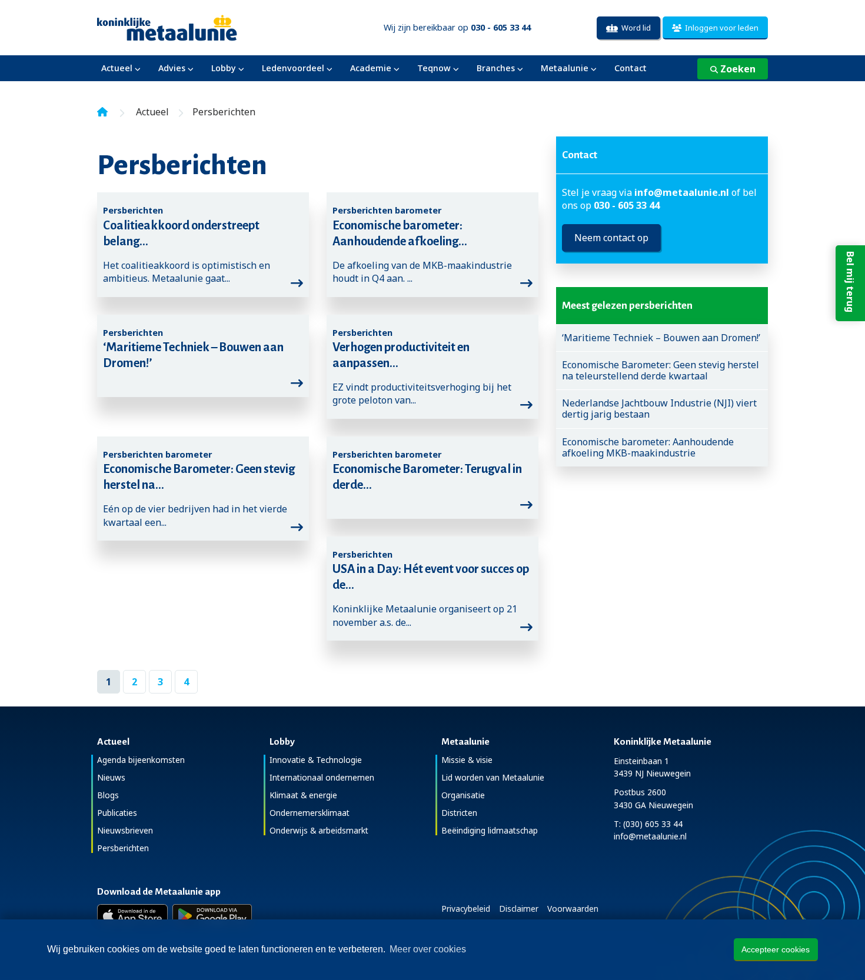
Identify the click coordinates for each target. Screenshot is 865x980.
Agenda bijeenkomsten (141, 759)
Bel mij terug (850, 281)
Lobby (223, 68)
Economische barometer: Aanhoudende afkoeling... (399, 233)
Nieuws (111, 777)
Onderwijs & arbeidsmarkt (319, 830)
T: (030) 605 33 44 (648, 823)
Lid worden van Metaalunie (492, 777)
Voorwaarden (572, 908)
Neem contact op (611, 237)
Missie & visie (467, 759)
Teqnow (434, 68)
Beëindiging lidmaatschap (489, 830)
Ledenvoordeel (293, 68)
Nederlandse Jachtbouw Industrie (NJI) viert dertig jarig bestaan (659, 409)
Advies (171, 68)
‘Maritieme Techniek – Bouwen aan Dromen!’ (193, 355)
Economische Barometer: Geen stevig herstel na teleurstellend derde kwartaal (660, 370)
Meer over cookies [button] (428, 949)
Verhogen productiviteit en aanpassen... (401, 355)
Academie (370, 68)
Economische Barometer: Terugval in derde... (427, 476)
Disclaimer (518, 908)
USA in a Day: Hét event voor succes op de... (430, 576)
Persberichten (123, 848)
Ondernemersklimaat (310, 812)
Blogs (108, 795)
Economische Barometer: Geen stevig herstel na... (199, 476)
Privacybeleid (465, 908)
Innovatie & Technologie (316, 759)
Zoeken (737, 68)
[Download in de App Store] (132, 916)
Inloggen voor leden (719, 27)
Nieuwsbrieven (125, 830)
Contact (630, 68)
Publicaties (117, 812)
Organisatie (463, 795)
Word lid (634, 27)
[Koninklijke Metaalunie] (200, 27)
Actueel (116, 68)
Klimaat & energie (303, 795)
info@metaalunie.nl (681, 192)
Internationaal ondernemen (322, 777)
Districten (459, 812)
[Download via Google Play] (212, 916)
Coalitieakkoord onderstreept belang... (181, 233)
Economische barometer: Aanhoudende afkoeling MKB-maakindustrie (648, 447)
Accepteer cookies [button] (775, 949)
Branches (496, 68)
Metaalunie (564, 68)
